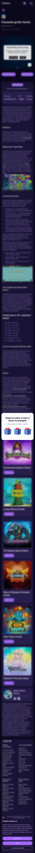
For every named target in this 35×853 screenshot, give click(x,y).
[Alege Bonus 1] (17, 431)
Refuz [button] (17, 843)
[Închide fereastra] (30, 416)
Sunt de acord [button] (17, 838)
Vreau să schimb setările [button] (17, 848)
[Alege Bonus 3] (27, 431)
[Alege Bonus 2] (7, 431)
